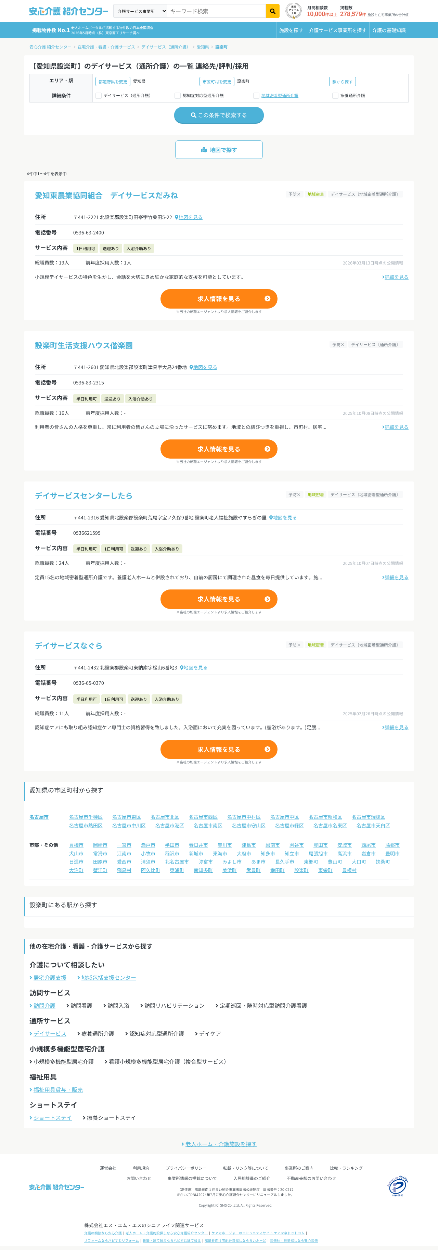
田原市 (100, 861)
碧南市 (273, 844)
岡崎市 (100, 844)
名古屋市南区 (208, 825)
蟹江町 (100, 870)
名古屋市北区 (165, 816)
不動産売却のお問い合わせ (311, 1178)
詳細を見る (397, 276)
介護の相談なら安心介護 (103, 1233)
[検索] (273, 11)
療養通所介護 (352, 95)
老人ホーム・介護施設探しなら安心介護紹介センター (167, 1233)
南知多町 (203, 870)
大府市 (244, 853)
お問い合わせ (139, 1178)
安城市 (344, 844)
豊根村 (349, 870)
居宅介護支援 (50, 977)
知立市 (292, 853)
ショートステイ (53, 1117)
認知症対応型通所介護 (203, 95)
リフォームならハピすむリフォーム (111, 1240)
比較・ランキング (346, 1168)
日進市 (76, 861)
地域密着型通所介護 (279, 95)
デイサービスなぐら (69, 645)
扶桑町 (383, 861)
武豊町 (253, 870)
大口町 (359, 861)
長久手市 (284, 861)
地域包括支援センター (108, 977)
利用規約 (141, 1168)
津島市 (249, 844)
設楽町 (221, 47)
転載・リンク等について (245, 1168)
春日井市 (198, 844)
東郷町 (311, 861)
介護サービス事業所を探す (337, 30)
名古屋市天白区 (373, 825)
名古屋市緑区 (289, 825)
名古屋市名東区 (330, 825)
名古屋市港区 (169, 825)
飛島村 (124, 870)
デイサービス (50, 1033)
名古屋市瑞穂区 (368, 816)
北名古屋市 (177, 861)
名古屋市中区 (284, 816)
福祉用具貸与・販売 (58, 1089)
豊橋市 (76, 844)
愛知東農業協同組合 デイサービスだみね (106, 194)
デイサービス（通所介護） (166, 47)
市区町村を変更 (217, 81)
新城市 (196, 853)
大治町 (76, 870)
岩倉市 (368, 853)
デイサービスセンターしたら (84, 495)
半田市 (172, 844)
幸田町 (277, 870)
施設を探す (291, 30)
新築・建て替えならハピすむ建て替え (172, 1240)
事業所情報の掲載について (192, 1178)
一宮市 (124, 844)
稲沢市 (172, 853)
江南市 (124, 853)
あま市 (258, 861)
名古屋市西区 (203, 816)
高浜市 (344, 853)
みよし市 (232, 861)
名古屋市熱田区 (86, 825)
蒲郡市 (392, 844)
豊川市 (225, 844)
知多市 (268, 853)
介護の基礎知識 (389, 30)
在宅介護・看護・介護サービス (106, 47)
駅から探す (342, 81)
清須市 (148, 861)
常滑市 (100, 853)
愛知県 (203, 47)
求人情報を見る (219, 298)
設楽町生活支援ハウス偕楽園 (84, 344)
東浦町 (177, 870)
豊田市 (320, 844)
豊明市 (392, 853)
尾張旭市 (318, 853)
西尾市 (368, 844)
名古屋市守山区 (249, 825)
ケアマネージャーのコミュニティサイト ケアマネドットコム (258, 1233)
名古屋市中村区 (244, 816)
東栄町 (325, 870)
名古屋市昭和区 (325, 816)
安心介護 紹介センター (50, 47)
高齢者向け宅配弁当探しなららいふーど (235, 1240)
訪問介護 (44, 1005)
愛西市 (124, 861)
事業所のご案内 (299, 1168)
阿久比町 (150, 870)
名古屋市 (39, 816)
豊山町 (335, 861)
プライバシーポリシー (186, 1168)
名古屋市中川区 (129, 825)
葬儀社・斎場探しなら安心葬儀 (294, 1240)
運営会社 (108, 1168)
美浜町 (229, 870)
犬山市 (76, 853)
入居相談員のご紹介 (251, 1178)
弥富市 (205, 861)
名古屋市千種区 (86, 816)
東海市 (220, 853)
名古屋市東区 (126, 816)
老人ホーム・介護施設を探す (221, 1144)
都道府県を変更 (113, 81)
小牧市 (148, 853)
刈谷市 (296, 844)
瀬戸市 (148, 844)
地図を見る (191, 217)
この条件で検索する (221, 115)
